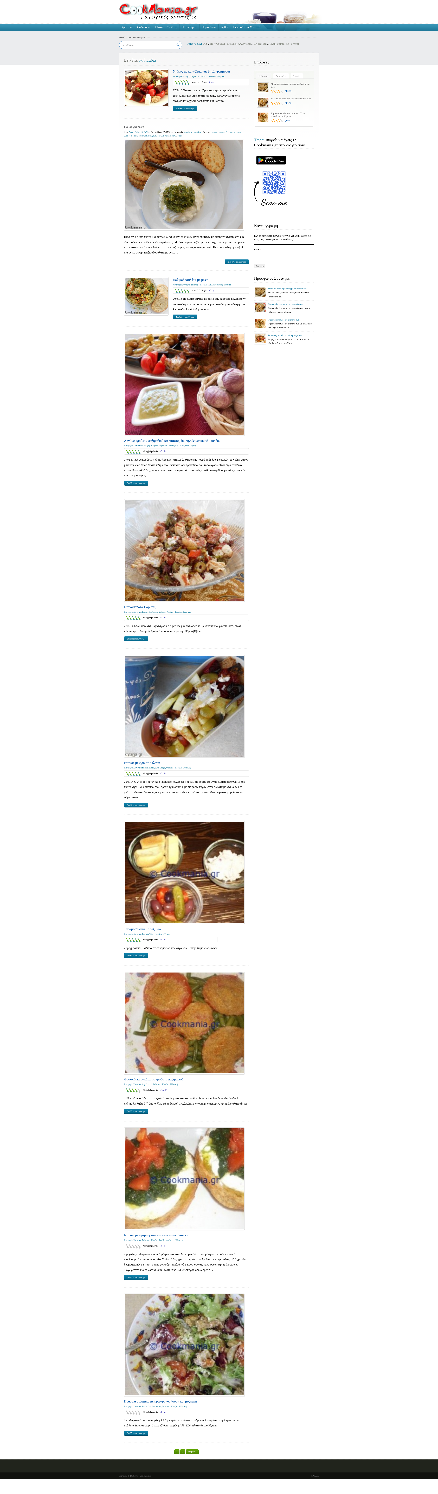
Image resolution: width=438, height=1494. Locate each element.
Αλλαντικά (244, 43)
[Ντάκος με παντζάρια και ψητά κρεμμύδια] (146, 88)
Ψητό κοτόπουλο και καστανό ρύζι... (284, 319)
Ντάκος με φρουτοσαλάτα (142, 763)
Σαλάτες (172, 27)
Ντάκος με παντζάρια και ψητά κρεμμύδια (201, 71)
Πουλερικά (153, 612)
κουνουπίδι (223, 132)
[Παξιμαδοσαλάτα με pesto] (146, 296)
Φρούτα (169, 612)
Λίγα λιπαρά (160, 768)
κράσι (238, 132)
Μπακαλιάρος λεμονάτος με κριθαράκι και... (288, 288)
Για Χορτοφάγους (215, 285)
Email (257, 249)
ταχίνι (174, 136)
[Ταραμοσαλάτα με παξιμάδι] (184, 872)
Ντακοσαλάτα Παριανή (140, 607)
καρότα (214, 132)
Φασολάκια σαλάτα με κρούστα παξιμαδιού (153, 1079)
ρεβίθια (161, 136)
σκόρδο (168, 136)
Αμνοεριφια (260, 43)
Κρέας (155, 446)
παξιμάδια (144, 136)
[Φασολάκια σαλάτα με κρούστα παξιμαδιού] (184, 1023)
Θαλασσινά (144, 27)
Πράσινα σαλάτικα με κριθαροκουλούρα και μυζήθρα (160, 1401)
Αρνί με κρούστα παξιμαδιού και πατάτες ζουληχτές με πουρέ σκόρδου (172, 440)
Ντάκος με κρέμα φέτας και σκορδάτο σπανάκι (156, 1235)
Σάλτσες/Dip (173, 446)
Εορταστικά (156, 1406)
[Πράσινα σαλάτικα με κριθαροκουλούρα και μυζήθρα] (184, 1345)
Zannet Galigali (135, 132)
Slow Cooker (217, 43)
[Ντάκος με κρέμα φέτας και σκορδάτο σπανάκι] (184, 1178)
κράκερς (232, 132)
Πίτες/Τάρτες (189, 27)
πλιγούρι (153, 136)
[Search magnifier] (178, 45)
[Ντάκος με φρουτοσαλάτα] (184, 706)
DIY (205, 43)
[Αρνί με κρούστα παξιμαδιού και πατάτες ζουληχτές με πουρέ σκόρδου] (184, 384)
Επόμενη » (192, 1452)
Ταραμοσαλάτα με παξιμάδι (143, 929)
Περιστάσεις (209, 27)
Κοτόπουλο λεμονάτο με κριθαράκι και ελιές (291, 98)
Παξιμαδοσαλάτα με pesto (191, 280)
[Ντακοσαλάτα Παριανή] (184, 550)
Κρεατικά (127, 27)
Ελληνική (220, 76)
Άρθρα (225, 27)
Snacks (231, 43)
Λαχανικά (195, 76)
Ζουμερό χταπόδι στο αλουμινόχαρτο (285, 335)
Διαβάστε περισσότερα (185, 108)
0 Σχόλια (146, 132)
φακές (179, 136)
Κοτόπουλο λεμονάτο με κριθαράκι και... (286, 304)
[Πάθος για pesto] (184, 185)
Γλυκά (159, 27)
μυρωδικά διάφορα (131, 136)
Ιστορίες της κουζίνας (193, 132)
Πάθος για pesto (134, 126)
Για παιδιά (283, 43)
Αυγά (271, 43)
